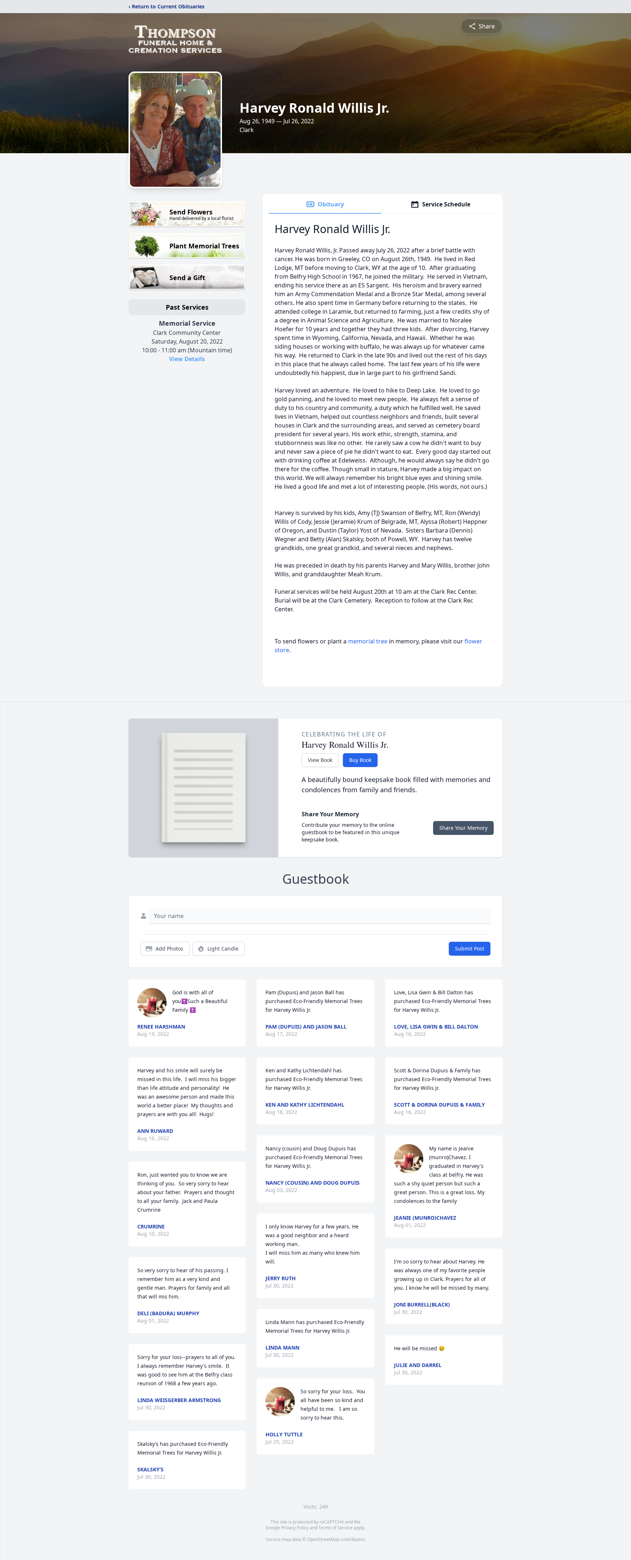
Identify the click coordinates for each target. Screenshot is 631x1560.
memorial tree (367, 641)
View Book (320, 759)
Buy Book (360, 759)
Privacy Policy (295, 1528)
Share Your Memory (463, 827)
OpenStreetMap (323, 1539)
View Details (187, 359)
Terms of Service (335, 1528)
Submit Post (469, 948)
